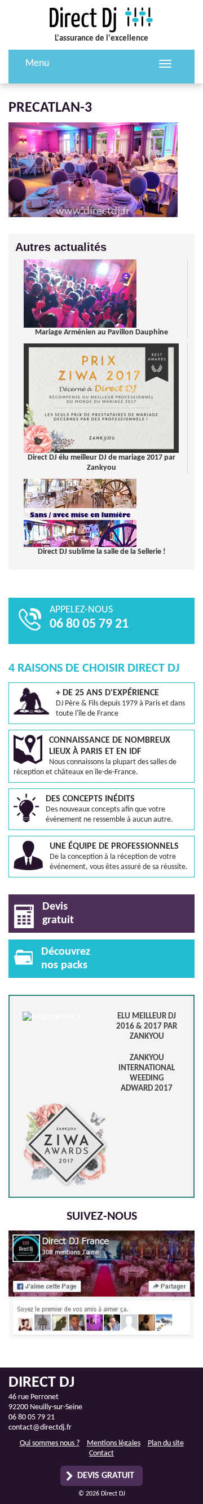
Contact (101, 1453)
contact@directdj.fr (40, 1427)
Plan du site (166, 1443)
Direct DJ (101, 19)
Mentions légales (113, 1443)
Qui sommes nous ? (50, 1443)
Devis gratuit (105, 1475)
